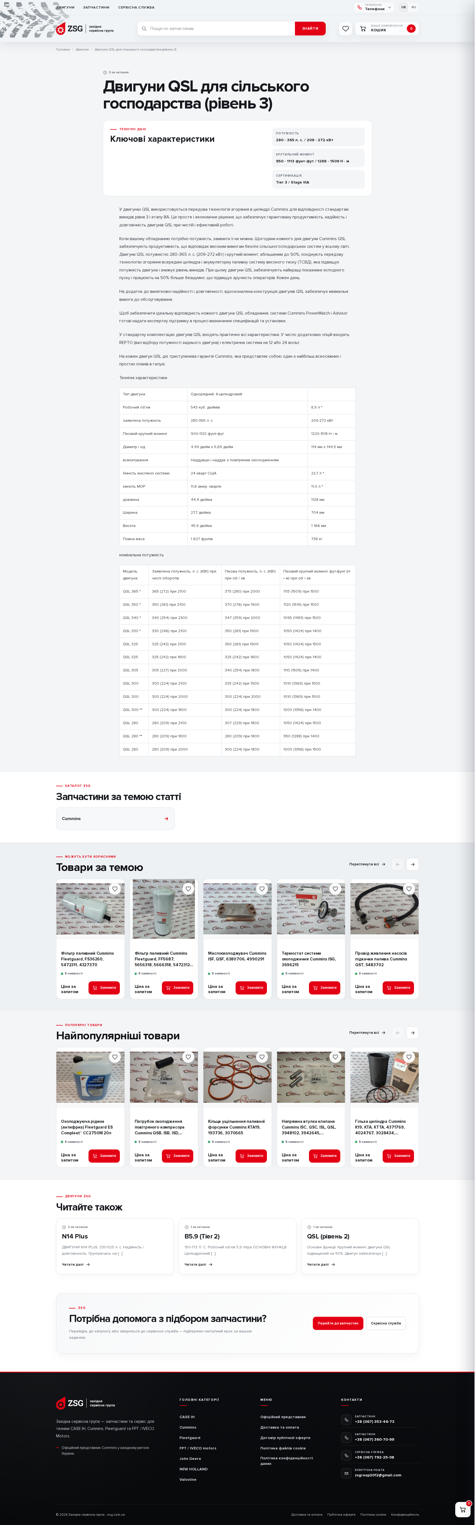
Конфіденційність (405, 1515)
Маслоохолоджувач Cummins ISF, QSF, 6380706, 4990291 (237, 956)
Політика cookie (373, 1515)
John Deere (190, 1458)
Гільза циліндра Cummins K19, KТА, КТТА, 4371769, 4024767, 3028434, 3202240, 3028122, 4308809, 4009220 (384, 1127)
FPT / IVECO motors (197, 1448)
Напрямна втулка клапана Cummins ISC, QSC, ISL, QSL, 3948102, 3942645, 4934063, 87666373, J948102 (309, 1127)
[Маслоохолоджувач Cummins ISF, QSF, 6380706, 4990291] (237, 909)
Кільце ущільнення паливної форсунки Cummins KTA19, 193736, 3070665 (236, 1127)
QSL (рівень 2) (328, 1236)
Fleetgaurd (189, 1437)
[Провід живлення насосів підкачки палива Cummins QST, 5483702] (384, 909)
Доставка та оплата (279, 1427)
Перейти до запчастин (338, 1323)
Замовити (108, 988)
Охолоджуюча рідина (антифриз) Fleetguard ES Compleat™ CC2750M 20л (86, 1127)
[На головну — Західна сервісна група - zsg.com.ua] (85, 1403)
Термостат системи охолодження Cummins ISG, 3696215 (309, 959)
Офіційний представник (283, 1417)
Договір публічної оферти (285, 1437)
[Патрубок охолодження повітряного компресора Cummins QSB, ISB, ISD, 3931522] (164, 1077)
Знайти (310, 28)
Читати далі (72, 1264)
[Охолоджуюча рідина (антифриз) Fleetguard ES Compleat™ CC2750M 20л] (90, 1077)
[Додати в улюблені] (115, 889)
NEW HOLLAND (193, 1469)
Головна (63, 50)
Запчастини (96, 7)
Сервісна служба (136, 7)
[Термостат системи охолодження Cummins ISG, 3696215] (311, 909)
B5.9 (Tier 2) (201, 1236)
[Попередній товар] (397, 864)
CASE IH (187, 1417)
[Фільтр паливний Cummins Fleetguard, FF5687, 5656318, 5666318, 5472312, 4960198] (164, 909)
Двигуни (65, 7)
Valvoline (188, 1479)
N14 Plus (75, 1236)
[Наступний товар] (412, 864)
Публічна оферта (341, 1515)
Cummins (187, 1427)
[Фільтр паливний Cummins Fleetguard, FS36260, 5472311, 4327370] (90, 909)
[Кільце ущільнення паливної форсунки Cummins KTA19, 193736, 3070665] (237, 1077)
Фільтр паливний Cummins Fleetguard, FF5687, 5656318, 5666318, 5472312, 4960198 (163, 959)
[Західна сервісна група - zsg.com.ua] (85, 29)
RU (414, 7)
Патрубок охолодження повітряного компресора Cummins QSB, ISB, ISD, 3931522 (160, 1127)
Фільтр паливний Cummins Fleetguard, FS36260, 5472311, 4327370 (87, 959)
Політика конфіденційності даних (286, 1461)
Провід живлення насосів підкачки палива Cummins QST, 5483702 (381, 959)
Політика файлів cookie (283, 1448)
